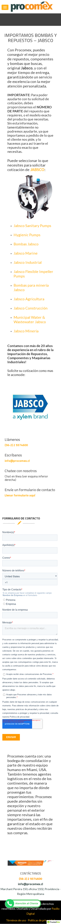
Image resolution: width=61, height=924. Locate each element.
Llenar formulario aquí (20, 495)
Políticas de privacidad (41, 920)
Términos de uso (16, 920)
